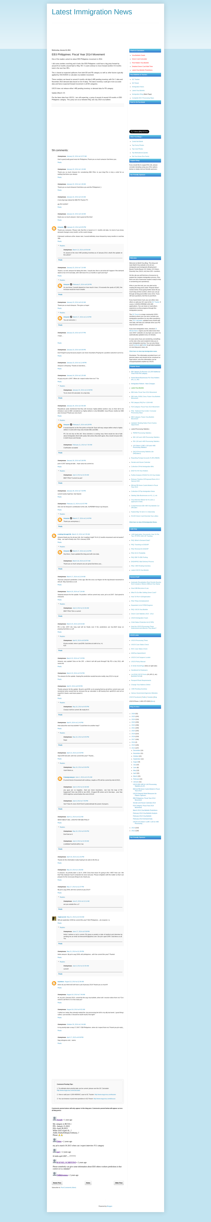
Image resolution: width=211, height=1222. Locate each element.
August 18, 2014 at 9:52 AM (76, 1009)
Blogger (109, 1206)
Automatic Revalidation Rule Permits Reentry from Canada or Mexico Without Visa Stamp (146, 583)
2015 (133, 745)
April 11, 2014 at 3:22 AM (75, 817)
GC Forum (135, 83)
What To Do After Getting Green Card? (143, 592)
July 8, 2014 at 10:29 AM (81, 841)
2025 (133, 716)
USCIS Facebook (135, 697)
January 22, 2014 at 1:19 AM (76, 169)
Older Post (118, 1183)
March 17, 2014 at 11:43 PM (82, 317)
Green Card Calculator (139, 59)
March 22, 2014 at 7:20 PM (75, 658)
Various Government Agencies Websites (144, 693)
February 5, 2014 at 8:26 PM (82, 284)
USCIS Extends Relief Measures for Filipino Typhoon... (145, 794)
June (135, 767)
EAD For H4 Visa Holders (139, 471)
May (134, 770)
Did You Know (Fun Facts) (140, 156)
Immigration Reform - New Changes (143, 384)
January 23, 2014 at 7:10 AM (76, 267)
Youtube (150, 697)
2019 (133, 734)
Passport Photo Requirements (141, 680)
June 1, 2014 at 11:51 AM (83, 777)
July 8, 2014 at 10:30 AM (81, 966)
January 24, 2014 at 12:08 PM (82, 390)
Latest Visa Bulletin (138, 90)
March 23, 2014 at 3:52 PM (75, 673)
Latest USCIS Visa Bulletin (140, 570)
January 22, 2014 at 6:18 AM (76, 214)
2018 (133, 736)
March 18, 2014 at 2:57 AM (81, 561)
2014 (133, 748)
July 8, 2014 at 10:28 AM (81, 787)
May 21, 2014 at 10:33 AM (75, 917)
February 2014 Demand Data (142, 819)
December (137, 750)
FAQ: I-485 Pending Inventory (141, 566)
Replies (62, 246)
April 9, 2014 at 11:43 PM (75, 722)
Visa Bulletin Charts (138, 55)
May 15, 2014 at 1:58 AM (75, 870)
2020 (133, 731)
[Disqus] (88, 1146)
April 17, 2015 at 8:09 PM (75, 1037)
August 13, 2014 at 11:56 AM (74, 981)
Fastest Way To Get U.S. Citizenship (143, 512)
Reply (60, 162)
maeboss (61, 981)
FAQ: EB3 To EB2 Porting (139, 557)
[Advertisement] (105, 34)
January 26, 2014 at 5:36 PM (76, 460)
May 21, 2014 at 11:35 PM (75, 951)
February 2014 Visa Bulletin (142, 816)
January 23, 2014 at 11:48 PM (76, 363)
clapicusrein (62, 917)
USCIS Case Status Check (140, 644)
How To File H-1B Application (140, 597)
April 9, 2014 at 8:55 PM (75, 686)
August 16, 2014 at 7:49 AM (76, 994)
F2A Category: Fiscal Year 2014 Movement (145, 407)
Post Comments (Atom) (68, 1187)
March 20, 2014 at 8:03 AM (75, 624)
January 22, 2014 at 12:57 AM (77, 156)
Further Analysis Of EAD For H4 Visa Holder (145, 475)
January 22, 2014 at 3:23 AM (76, 197)
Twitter (144, 697)
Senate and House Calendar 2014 (144, 803)
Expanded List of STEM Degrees (142, 605)
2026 (133, 714)
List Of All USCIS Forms (139, 674)
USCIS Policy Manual (138, 661)
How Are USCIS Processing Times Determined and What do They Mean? (143, 627)
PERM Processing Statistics (142, 433)
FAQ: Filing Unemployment (140, 601)
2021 (133, 728)
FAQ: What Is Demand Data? (140, 540)
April (135, 773)
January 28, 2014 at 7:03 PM (76, 491)
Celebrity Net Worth (135, 1200)
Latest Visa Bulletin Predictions (142, 70)
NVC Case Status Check (139, 649)
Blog (155, 697)
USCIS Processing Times (139, 640)
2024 (133, 719)
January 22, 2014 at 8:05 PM (76, 227)
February (136, 779)
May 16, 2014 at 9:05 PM (81, 707)
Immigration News (138, 87)
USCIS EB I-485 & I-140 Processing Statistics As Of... (145, 785)
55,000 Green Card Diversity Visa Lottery (144, 516)
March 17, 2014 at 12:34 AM (76, 577)
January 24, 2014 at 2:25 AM (76, 375)
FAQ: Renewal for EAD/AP (139, 549)
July (134, 765)
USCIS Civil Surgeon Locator (140, 657)
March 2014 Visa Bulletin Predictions (145, 810)
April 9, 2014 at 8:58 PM (80, 640)
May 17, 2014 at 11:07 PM (75, 887)
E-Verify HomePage (137, 666)
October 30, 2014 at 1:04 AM (76, 1024)
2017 (133, 739)
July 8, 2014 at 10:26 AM (81, 608)
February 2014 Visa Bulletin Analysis (145, 813)
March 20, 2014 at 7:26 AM (75, 591)
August (135, 762)
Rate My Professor (122, 1200)
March (135, 776)
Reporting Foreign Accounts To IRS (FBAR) (145, 458)
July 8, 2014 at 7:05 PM (80, 801)
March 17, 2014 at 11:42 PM (82, 551)
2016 (133, 742)
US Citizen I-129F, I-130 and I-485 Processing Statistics (144, 446)
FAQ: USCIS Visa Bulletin (139, 609)
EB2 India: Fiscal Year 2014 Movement (144, 392)
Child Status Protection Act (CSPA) (142, 622)
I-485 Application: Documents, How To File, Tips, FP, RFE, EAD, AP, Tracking (145, 535)
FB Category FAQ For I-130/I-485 (142, 402)
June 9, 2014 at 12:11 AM (81, 901)
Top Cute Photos (137, 149)
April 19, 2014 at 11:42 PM (75, 857)
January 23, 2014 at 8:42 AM (76, 302)
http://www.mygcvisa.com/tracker (105, 1094)
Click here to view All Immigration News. (143, 522)
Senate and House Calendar (140, 462)
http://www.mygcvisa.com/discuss (104, 1099)
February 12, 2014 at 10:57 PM (77, 504)
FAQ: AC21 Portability (138, 553)
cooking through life (64, 534)
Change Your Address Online (140, 685)
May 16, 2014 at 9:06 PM (81, 767)
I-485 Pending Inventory (139, 689)
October (136, 756)
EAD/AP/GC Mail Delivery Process (142, 561)
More (152, 701)
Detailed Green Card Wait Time (142, 66)
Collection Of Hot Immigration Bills (142, 466)
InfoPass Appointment (138, 653)
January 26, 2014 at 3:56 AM (76, 406)
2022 (133, 725)
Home (88, 1183)
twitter (145, 345)
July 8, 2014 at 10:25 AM (81, 475)
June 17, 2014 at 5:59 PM (81, 931)
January (136, 782)
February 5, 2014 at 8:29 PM (82, 425)
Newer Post (57, 1183)
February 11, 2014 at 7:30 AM (82, 445)
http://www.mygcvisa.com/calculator (68, 1090)
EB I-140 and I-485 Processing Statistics (146, 437)
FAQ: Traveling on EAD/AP (140, 545)
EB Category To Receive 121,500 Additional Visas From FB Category (145, 372)
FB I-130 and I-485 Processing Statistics (146, 441)
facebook (136, 345)
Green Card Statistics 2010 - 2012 (142, 614)
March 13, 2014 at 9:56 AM (81, 250)
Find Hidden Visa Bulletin (140, 63)
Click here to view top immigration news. (143, 351)
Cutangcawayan (69, 777)
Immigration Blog (137, 94)
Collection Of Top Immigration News (143, 491)
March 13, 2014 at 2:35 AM (81, 534)
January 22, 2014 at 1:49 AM (76, 184)
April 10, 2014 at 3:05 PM (75, 753)
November (137, 753)
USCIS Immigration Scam (139, 618)
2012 (133, 831)
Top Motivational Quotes (140, 153)
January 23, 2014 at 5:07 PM (76, 333)
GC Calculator (137, 320)
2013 (133, 828)
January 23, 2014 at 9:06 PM (76, 350)
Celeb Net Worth (137, 141)
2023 (133, 722)
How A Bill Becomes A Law (140, 588)
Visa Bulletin (111, 1200)
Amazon (60, 227)
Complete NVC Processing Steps (143, 98)
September (137, 759)
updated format (137, 676)
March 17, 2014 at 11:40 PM (82, 518)
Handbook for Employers (139, 670)
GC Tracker (136, 79)
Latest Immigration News (92, 12)
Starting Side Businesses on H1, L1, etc (144, 495)
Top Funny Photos (138, 145)
